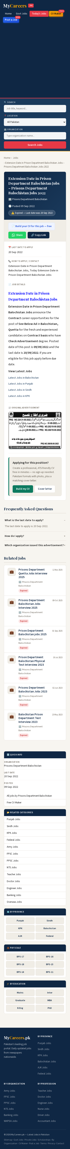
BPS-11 (49, 972)
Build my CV (23, 489)
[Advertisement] (35, 61)
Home (8, 13)
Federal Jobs (13, 840)
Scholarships (44, 1139)
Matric (20, 992)
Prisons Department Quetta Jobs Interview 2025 (32, 573)
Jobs (15, 158)
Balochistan (50, 928)
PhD (50, 1008)
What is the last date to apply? (24, 520)
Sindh (50, 920)
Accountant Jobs (47, 1121)
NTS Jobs (12, 867)
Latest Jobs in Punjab (20, 384)
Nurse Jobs (43, 1109)
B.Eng (20, 1008)
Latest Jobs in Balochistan (23, 378)
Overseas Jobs (14, 902)
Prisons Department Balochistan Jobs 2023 (32, 690)
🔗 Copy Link (38, 235)
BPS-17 (20, 956)
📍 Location (11, 115)
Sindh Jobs (12, 826)
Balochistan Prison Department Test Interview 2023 (30, 718)
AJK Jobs (42, 1067)
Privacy (51, 1143)
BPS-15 (49, 964)
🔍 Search (9, 102)
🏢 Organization (13, 129)
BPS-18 (20, 964)
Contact (60, 1143)
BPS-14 (20, 972)
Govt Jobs (21, 13)
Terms (43, 1143)
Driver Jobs (43, 1115)
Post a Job (12, 19)
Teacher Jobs (14, 874)
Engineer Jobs (14, 888)
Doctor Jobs (13, 881)
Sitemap (8, 1139)
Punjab (20, 920)
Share (19, 235)
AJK (20, 936)
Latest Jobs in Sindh (20, 390)
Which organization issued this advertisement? (34, 545)
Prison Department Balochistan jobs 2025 (32, 633)
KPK (20, 928)
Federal (49, 936)
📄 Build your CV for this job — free (32, 226)
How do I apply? (14, 536)
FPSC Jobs (12, 854)
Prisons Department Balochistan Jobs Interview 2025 (31, 604)
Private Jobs (30, 1139)
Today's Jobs (39, 13)
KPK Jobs (12, 833)
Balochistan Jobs (47, 1061)
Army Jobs (12, 847)
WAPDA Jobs (10, 1121)
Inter (49, 992)
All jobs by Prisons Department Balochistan (29, 796)
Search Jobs (35, 145)
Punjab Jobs (13, 819)
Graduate (20, 1000)
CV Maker (57, 13)
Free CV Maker (14, 802)
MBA (49, 1000)
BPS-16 (49, 956)
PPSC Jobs (12, 860)
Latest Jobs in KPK (19, 396)
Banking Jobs (14, 895)
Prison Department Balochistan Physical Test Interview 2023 (31, 661)
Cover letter (45, 489)
